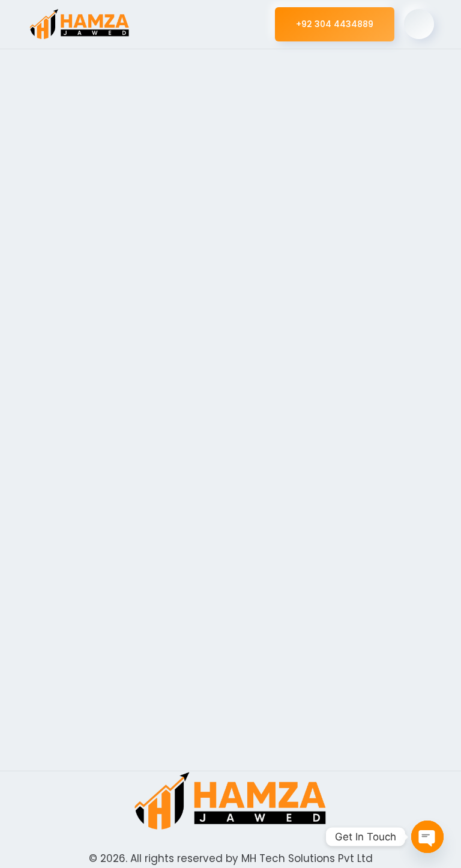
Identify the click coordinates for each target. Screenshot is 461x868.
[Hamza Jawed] (79, 24)
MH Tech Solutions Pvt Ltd (307, 858)
